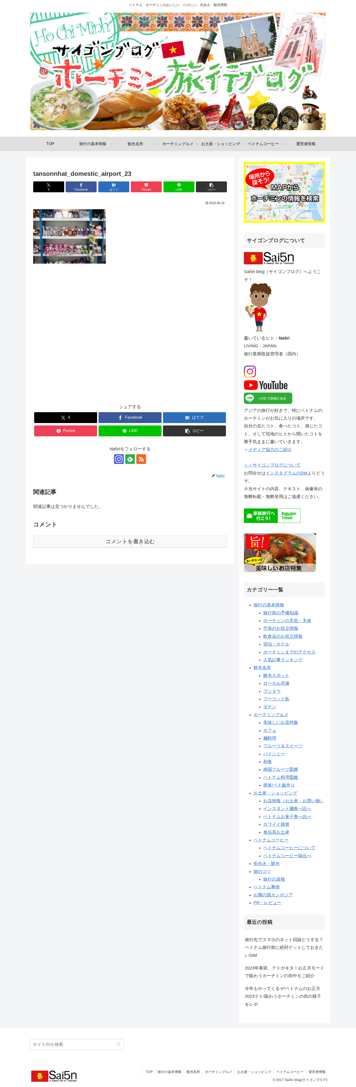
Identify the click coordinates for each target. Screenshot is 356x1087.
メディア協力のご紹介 (270, 449)
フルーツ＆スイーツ (282, 746)
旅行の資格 (274, 879)
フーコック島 (276, 699)
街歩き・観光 (267, 863)
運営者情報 (317, 1072)
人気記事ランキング (282, 659)
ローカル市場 (276, 683)
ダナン (269, 706)
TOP (149, 1072)
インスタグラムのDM (286, 473)
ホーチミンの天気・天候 (287, 620)
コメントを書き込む (130, 541)
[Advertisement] (130, 337)
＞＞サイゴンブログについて (272, 465)
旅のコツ (262, 871)
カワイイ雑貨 (276, 824)
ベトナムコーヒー (271, 840)
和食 (267, 761)
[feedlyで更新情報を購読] (130, 459)
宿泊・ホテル (276, 644)
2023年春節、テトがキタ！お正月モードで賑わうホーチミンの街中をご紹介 (284, 972)
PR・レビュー (267, 902)
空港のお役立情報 (280, 628)
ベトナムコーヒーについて (289, 847)
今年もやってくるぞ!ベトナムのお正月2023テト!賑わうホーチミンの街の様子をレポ (283, 996)
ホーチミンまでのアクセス (289, 652)
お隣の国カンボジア (273, 895)
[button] (211, 186)
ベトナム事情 (267, 887)
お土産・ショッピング (275, 793)
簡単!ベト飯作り (279, 785)
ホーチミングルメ (271, 714)
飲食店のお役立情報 (282, 636)
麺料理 (269, 738)
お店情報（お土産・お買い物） (293, 800)
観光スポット (276, 675)
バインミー (274, 754)
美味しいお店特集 (280, 722)
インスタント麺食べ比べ (287, 808)
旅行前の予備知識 (280, 613)
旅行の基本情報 (269, 605)
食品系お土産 (276, 832)
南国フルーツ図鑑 (280, 769)
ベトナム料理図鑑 (280, 777)
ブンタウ (272, 691)
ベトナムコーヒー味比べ (287, 855)
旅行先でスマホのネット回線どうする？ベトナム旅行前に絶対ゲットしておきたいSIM (284, 947)
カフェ (269, 730)
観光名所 (262, 667)
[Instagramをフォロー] (119, 459)
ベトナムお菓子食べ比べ (287, 816)
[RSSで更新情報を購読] (141, 459)
